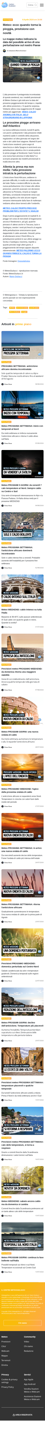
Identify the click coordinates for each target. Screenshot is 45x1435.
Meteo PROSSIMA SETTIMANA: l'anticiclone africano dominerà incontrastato (17, 550)
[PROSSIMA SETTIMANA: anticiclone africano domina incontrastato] (22, 345)
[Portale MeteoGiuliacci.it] (8, 5)
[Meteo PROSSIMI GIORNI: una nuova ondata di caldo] (22, 711)
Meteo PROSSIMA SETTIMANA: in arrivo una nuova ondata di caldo (21, 849)
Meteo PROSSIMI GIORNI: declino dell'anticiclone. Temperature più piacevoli (22, 1024)
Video (26, 1341)
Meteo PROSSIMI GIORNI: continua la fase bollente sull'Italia (22, 1259)
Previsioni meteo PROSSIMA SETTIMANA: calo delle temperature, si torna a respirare (22, 1145)
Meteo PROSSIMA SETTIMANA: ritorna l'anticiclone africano (20, 906)
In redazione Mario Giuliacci (16, 51)
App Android (29, 1384)
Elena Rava (8, 384)
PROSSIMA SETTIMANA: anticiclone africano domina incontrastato (19, 367)
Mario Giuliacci (15, 276)
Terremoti (5, 1360)
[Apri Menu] (42, 5)
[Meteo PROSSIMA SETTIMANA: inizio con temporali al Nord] (22, 405)
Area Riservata (23, 1415)
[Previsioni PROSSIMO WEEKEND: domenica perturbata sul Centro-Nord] (22, 942)
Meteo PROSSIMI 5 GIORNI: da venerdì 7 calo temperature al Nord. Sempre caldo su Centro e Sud (21, 488)
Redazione (28, 1351)
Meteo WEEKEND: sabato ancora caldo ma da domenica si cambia (20, 1203)
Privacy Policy (7, 1387)
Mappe (4, 1355)
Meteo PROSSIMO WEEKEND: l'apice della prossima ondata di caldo (20, 790)
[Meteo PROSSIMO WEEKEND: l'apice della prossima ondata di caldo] (22, 768)
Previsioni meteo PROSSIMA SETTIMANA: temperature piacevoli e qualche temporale (22, 1085)
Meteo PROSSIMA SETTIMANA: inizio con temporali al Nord (22, 427)
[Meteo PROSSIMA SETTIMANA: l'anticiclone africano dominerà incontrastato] (22, 526)
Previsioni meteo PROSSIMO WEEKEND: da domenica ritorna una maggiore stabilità (21, 672)
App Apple (28, 1379)
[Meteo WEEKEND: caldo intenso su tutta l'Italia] (22, 588)
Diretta (4, 1365)
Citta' (3, 1346)
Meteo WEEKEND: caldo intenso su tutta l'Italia (21, 611)
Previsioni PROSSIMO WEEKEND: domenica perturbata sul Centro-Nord (20, 965)
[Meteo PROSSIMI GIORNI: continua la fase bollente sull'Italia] (22, 1236)
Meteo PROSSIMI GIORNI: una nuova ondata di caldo (19, 733)
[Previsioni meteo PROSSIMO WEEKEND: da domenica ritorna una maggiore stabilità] (22, 648)
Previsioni (5, 1341)
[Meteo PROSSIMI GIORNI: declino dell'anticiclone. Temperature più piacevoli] (22, 1001)
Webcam (5, 1351)
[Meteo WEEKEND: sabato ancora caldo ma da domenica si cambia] (22, 1180)
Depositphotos (24, 261)
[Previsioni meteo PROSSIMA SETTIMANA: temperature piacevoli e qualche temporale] (22, 1061)
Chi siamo (22, 1323)
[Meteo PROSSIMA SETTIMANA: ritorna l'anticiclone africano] (22, 883)
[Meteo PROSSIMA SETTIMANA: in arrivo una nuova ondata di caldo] (22, 827)
